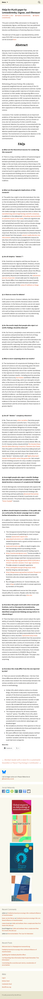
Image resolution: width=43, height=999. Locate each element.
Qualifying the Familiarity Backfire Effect (14, 955)
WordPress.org (6, 987)
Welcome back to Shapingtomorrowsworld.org (16, 946)
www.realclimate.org (13, 546)
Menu (4, 2)
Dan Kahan (19, 378)
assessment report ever (20, 537)
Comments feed (7, 984)
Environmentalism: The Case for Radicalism (20, 934)
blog (12, 584)
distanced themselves (31, 494)
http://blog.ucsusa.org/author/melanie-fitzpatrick (23, 572)
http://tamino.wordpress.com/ (16, 553)
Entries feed (5, 981)
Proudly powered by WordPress (11, 995)
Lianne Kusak (6, 923)
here (14, 39)
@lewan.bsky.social (8, 779)
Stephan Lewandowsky (24, 15)
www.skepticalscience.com (15, 539)
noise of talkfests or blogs (29, 285)
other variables (22, 420)
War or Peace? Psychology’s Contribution (24, 763)
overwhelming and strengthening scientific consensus (20, 214)
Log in (4, 978)
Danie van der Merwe (8, 918)
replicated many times (29, 635)
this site (29, 595)
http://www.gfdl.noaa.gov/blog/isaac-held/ (21, 567)
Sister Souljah (7, 501)
